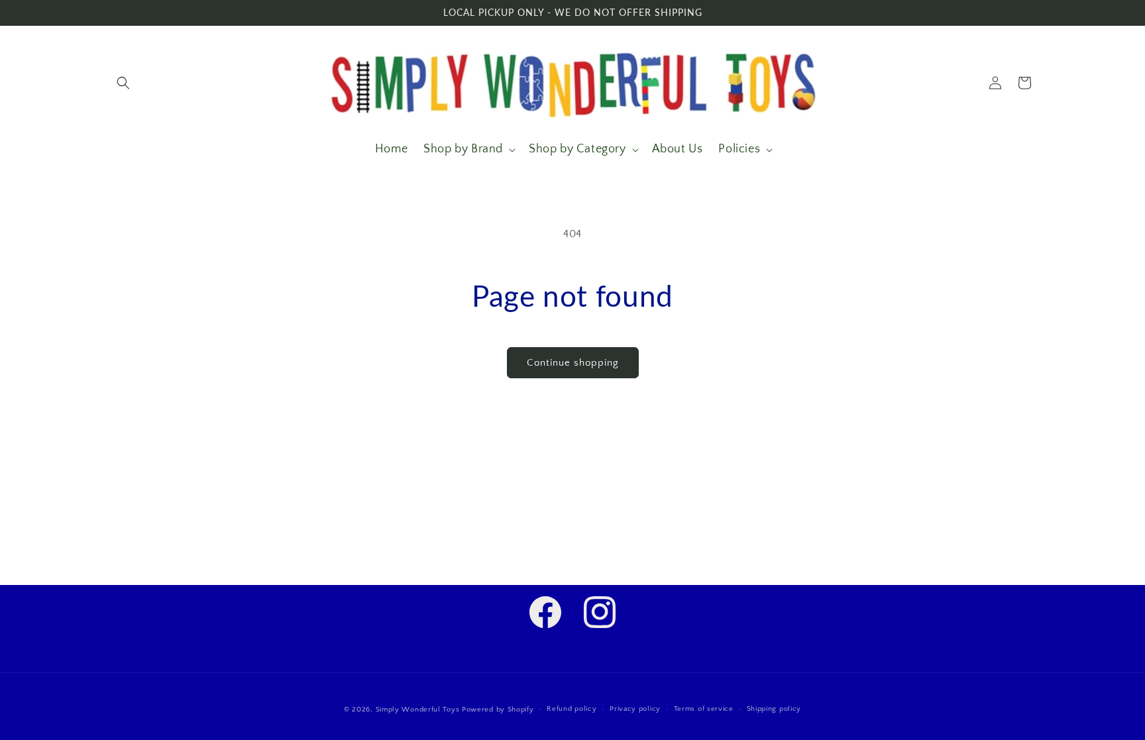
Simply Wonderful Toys (418, 710)
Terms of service (704, 709)
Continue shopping (573, 362)
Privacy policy (635, 709)
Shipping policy (774, 709)
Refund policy (571, 709)
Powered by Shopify (498, 710)
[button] (123, 82)
